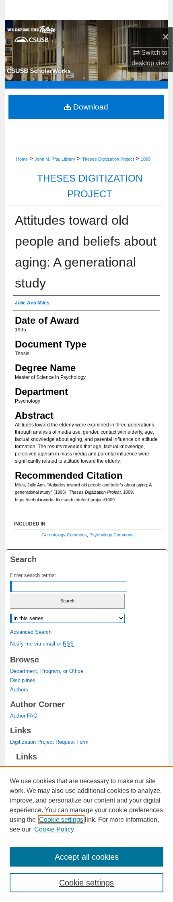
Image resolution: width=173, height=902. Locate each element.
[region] (86, 834)
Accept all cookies (87, 856)
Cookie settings (61, 819)
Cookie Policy (54, 829)
